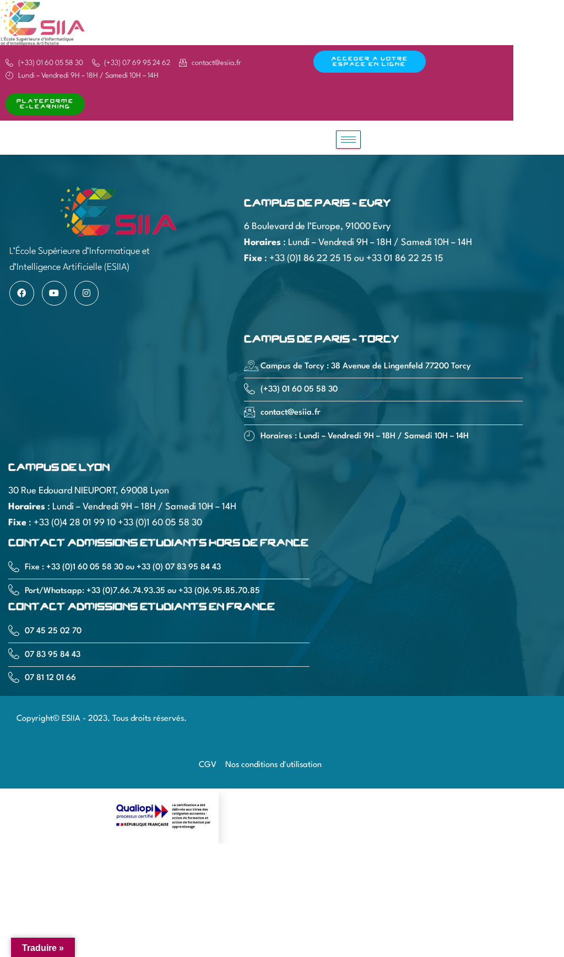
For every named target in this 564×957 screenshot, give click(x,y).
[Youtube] (54, 293)
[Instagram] (86, 293)
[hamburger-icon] (348, 139)
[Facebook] (21, 293)
